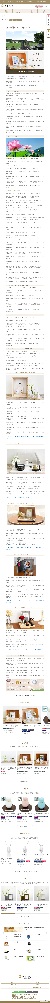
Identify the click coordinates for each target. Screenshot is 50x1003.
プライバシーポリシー (13, 987)
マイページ (37, 982)
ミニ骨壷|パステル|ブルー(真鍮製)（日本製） (41, 814)
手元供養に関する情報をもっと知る (26, 695)
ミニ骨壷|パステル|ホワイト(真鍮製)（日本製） (8, 814)
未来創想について (13, 984)
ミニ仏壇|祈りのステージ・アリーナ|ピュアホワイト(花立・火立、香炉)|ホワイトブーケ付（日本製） (41, 904)
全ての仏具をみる (25, 916)
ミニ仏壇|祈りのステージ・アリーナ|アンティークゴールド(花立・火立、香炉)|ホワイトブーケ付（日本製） (25, 904)
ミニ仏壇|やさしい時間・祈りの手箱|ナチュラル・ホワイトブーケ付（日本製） (12, 726)
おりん (14, 19)
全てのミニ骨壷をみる (25, 826)
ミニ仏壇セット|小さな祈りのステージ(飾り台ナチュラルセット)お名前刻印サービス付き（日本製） (8, 768)
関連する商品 (48, 35)
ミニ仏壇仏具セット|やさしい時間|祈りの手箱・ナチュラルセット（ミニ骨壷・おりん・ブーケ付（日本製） (31, 727)
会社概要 (37, 984)
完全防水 (10, 19)
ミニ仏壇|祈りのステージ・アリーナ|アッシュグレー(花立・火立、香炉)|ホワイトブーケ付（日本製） (8, 904)
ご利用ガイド (5, 15)
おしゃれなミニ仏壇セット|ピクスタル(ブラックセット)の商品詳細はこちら (25, 649)
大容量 (18, 19)
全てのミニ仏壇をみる (25, 781)
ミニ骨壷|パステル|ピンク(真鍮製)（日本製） (25, 814)
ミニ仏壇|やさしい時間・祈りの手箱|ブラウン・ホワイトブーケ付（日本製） (41, 768)
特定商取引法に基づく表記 (37, 987)
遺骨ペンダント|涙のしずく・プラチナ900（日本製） (25, 859)
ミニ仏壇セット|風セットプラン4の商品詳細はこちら (20, 497)
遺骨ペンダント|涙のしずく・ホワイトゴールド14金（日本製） (41, 859)
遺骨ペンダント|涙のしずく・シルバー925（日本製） (8, 859)
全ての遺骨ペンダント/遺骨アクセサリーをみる (25, 871)
